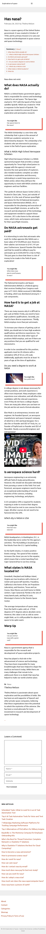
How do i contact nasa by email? (14, 866)
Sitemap (4, 912)
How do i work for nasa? (11, 859)
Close (18, 49)
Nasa (9, 684)
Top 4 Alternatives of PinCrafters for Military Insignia (23, 829)
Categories (5, 909)
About (3, 901)
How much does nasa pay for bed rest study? (20, 870)
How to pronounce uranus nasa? (14, 856)
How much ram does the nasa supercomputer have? (23, 881)
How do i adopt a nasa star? (13, 877)
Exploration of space (9, 3)
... (5, 720)
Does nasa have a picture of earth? (16, 885)
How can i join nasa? (10, 863)
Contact (4, 905)
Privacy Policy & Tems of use (12, 916)
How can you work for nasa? (13, 874)
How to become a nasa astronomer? (16, 852)
